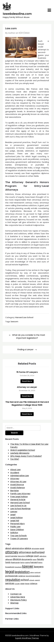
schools (31, 580)
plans (32, 572)
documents (26, 559)
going (27, 562)
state (22, 584)
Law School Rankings (20, 508)
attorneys (25, 552)
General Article (17, 499)
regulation (12, 580)
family (8, 562)
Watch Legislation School (22, 450)
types (27, 583)
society (17, 584)
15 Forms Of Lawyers (27, 372)
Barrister (14, 490)
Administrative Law (19, 475)
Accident (14, 472)
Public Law (15, 526)
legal (9, 571)
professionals (11, 576)
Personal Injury (17, 523)
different (8, 559)
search (37, 580)
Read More (27, 381)
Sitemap (14, 603)
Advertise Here (17, 597)
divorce (17, 559)
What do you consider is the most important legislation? (28, 336)
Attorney (14, 478)
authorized (38, 552)
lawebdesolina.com (17, 14)
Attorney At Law (18, 481)
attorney (11, 552)
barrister (13, 556)
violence (33, 583)
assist (42, 548)
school (25, 580)
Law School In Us (18, 505)
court (36, 556)
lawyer (27, 566)
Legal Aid (14, 520)
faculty (40, 559)
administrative (18, 548)
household (9, 567)
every (35, 560)
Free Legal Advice (19, 496)
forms (22, 563)
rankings (21, 576)
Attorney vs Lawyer (27, 387)
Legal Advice (16, 517)
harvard (34, 562)
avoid (7, 556)
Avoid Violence (17, 487)
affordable (35, 549)
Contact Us (15, 594)
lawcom (14, 321)
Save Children (17, 529)
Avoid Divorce (17, 484)
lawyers (38, 566)
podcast (37, 572)
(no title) (14, 459)
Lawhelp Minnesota (19, 453)
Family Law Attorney (20, 493)
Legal (12, 514)
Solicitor (14, 532)
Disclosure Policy (18, 600)
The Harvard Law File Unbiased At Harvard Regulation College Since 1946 (27, 403)
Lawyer (13, 511)
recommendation (33, 576)
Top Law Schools (18, 535)
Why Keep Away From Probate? (26, 456)
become (21, 556)
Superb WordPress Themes (27, 638)
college (29, 556)
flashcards (15, 562)
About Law (15, 469)
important (18, 567)
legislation (22, 572)
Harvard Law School (24, 317)
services (9, 583)
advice (27, 548)
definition (42, 556)
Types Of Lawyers (19, 538)
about (8, 548)
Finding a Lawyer (25, 349)
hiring (40, 563)
